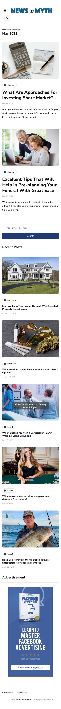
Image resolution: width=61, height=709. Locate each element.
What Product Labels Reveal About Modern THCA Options (30, 371)
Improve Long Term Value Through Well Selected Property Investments (30, 307)
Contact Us (7, 692)
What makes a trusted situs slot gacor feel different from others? (26, 498)
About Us (22, 692)
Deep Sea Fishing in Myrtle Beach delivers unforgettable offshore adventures (26, 561)
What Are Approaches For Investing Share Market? (29, 95)
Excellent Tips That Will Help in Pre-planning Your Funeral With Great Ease (29, 185)
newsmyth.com (23, 699)
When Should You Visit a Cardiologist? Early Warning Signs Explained (27, 434)
